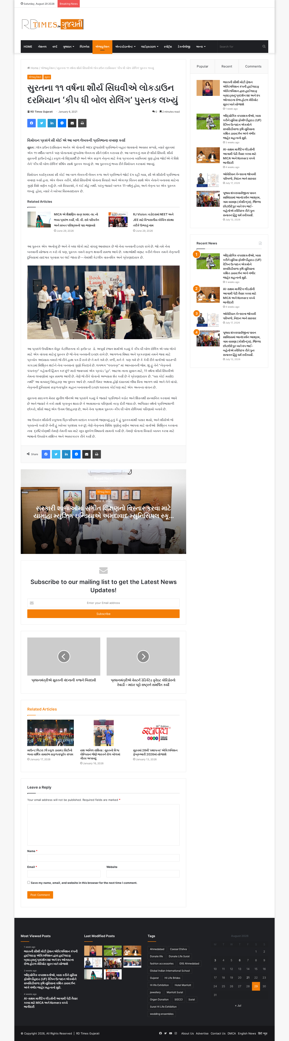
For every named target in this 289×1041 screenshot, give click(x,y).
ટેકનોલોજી (184, 46)
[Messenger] (62, 123)
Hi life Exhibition (159, 985)
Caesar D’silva (178, 949)
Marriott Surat (175, 992)
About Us (187, 1033)
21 (247, 977)
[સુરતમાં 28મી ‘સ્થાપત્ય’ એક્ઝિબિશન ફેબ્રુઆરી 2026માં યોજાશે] (156, 733)
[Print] (82, 123)
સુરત (47, 76)
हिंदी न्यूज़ (262, 1033)
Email (32, 867)
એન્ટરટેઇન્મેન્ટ (124, 46)
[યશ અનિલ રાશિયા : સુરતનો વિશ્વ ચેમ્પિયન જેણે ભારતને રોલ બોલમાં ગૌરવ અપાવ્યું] (103, 733)
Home (28, 46)
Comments (253, 66)
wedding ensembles (161, 1013)
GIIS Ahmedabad (189, 963)
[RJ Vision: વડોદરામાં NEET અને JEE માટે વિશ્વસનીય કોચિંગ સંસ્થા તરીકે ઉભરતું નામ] (118, 219)
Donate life (156, 956)
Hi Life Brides (172, 977)
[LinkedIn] (52, 123)
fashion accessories (161, 963)
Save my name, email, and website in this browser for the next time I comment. (84, 882)
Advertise (202, 1033)
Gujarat (154, 977)
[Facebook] (31, 123)
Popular (202, 66)
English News (247, 1033)
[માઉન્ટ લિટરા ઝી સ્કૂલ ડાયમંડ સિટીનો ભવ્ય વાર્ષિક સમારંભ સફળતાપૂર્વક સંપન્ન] (50, 733)
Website (111, 867)
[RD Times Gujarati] (52, 24)
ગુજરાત (67, 46)
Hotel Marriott (183, 985)
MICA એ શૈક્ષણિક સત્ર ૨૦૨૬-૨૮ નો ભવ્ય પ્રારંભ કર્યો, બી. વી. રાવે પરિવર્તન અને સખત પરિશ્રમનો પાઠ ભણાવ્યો (76, 219)
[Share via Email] (72, 123)
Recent (227, 66)
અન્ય (199, 46)
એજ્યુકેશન (102, 46)
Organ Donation (159, 999)
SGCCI (179, 999)
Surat (192, 999)
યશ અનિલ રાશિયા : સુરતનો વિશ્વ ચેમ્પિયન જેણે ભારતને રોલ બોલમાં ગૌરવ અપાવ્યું (100, 754)
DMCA (232, 1033)
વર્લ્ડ (54, 46)
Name (32, 851)
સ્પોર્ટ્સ (168, 46)
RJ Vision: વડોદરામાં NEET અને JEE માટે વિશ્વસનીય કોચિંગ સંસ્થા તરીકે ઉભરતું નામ (153, 219)
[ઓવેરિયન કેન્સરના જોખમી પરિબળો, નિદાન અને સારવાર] (208, 180)
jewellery (155, 992)
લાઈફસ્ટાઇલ (148, 46)
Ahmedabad (157, 949)
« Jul (238, 1005)
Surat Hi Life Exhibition (163, 1006)
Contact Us (218, 1033)
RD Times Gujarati (41, 111)
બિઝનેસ (84, 46)
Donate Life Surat (179, 956)
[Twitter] (41, 123)
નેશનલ (42, 46)
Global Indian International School (170, 970)
